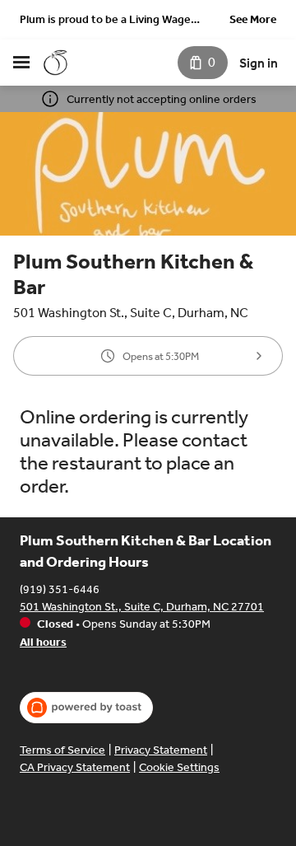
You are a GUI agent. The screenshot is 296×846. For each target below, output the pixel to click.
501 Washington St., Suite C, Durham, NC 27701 (142, 607)
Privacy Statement (160, 750)
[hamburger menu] (21, 62)
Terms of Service (62, 750)
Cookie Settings (179, 767)
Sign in (258, 63)
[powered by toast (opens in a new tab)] (86, 707)
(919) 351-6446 (59, 589)
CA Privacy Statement (75, 767)
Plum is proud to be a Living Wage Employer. (105, 21)
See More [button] (252, 19)
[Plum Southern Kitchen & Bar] (56, 62)
